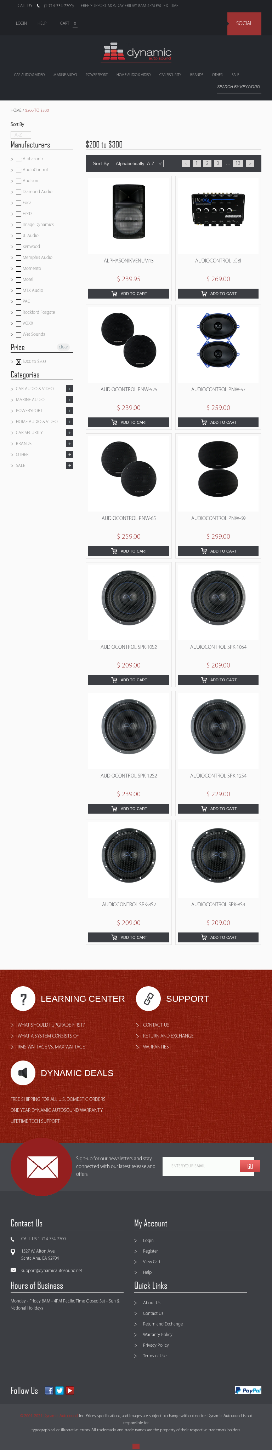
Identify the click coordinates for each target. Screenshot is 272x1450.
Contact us (156, 1025)
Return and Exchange (163, 1324)
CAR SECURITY (170, 75)
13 (238, 163)
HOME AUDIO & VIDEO (134, 75)
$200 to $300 (34, 361)
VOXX (27, 323)
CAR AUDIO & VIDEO (29, 75)
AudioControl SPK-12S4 (218, 776)
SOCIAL (244, 24)
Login (148, 1240)
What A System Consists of (48, 1036)
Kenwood (31, 246)
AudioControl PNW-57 (218, 390)
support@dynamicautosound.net (51, 1271)
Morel (27, 279)
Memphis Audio (37, 257)
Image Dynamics (38, 225)
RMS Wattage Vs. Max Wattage (51, 1047)
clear (63, 347)
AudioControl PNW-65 (129, 518)
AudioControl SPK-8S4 (218, 905)
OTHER (217, 75)
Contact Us (153, 1313)
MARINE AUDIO (65, 75)
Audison (30, 181)
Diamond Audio (37, 192)
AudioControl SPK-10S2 (129, 647)
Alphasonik (33, 159)
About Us (151, 1303)
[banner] (136, 52)
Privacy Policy (156, 1345)
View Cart (151, 1262)
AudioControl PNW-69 (218, 518)
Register (150, 1251)
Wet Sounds (33, 334)
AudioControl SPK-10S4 (218, 647)
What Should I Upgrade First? (51, 1025)
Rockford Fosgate (38, 312)
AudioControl (35, 170)
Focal (27, 203)
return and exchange (168, 1036)
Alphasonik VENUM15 (129, 261)
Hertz (27, 214)
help (42, 24)
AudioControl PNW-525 (129, 390)
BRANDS (196, 75)
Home (16, 111)
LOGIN (21, 24)
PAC (26, 301)
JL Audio (30, 235)
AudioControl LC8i (218, 261)
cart (64, 24)
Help (147, 1272)
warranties (156, 1047)
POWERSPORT (97, 75)
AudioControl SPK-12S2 (129, 776)
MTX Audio (32, 290)
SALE (235, 75)
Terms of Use (154, 1356)
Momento (31, 268)
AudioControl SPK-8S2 (129, 905)
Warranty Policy (157, 1335)
